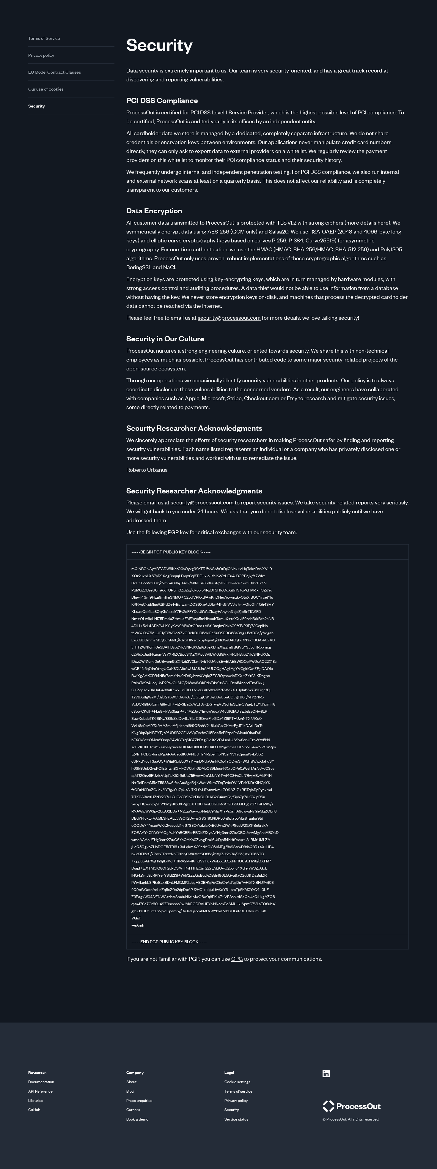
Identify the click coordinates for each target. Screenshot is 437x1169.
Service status (236, 1119)
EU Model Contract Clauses (54, 72)
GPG (237, 958)
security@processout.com (229, 317)
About (131, 1082)
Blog (130, 1091)
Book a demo (137, 1119)
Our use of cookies (46, 89)
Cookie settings (237, 1082)
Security (36, 106)
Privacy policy (41, 55)
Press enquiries (139, 1100)
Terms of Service (44, 38)
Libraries (35, 1100)
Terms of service (238, 1091)
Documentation (41, 1082)
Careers (133, 1110)
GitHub (34, 1110)
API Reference (40, 1091)
